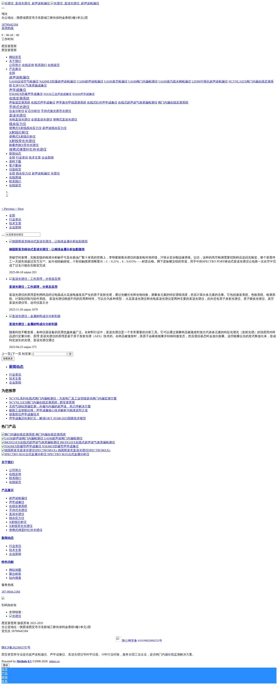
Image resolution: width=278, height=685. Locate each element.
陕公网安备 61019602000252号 (142, 640)
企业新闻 (15, 227)
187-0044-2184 (11, 591)
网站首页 (15, 57)
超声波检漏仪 (18, 498)
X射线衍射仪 (17, 522)
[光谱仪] (15, 616)
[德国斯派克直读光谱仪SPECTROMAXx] (30, 450)
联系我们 (15, 478)
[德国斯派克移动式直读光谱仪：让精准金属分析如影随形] (48, 241)
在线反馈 (15, 474)
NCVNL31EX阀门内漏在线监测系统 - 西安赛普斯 (42, 402)
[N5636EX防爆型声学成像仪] (22, 446)
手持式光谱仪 (18, 510)
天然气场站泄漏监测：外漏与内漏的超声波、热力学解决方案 (50, 406)
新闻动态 (8, 537)
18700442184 (10, 24)
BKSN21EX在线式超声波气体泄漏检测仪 (87, 442)
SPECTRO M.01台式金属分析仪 (68, 454)
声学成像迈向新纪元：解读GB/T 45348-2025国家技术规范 (47, 418)
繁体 (5, 665)
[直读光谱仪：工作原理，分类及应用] (35, 278)
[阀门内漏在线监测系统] (19, 434)
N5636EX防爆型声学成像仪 (60, 446)
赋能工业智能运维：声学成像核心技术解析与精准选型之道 (48, 410)
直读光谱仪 (16, 514)
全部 (12, 73)
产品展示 (8, 490)
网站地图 (15, 569)
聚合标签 (15, 573)
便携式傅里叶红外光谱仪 (25, 530)
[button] (8, 208)
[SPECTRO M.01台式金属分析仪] (24, 454)
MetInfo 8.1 (24, 661)
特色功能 (8, 562)
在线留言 (15, 482)
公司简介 (15, 470)
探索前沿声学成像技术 (24, 414)
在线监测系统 (18, 506)
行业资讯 (15, 219)
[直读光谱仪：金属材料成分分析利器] (35, 316)
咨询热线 (8, 28)
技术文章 (15, 223)
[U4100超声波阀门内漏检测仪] (23, 438)
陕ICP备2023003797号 (16, 647)
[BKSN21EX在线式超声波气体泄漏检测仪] (31, 442)
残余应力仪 (16, 518)
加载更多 (8, 358)
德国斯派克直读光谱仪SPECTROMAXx (84, 450)
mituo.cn (54, 661)
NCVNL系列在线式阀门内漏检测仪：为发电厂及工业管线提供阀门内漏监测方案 (63, 398)
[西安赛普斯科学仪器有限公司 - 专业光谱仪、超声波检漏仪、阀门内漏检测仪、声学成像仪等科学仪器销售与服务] (139, 3)
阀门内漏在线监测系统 (51, 434)
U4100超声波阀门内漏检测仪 (63, 438)
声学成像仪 (16, 502)
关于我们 (8, 462)
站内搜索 (15, 577)
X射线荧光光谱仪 (21, 526)
